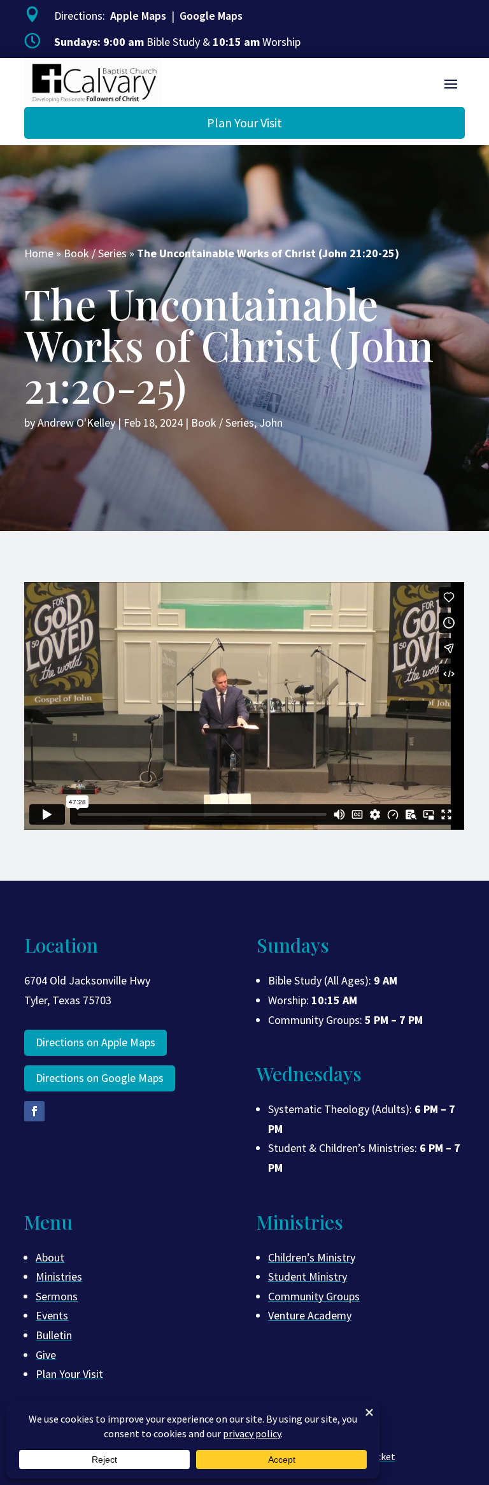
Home (38, 253)
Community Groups (314, 1296)
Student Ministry (307, 1276)
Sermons (57, 1296)
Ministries (59, 1276)
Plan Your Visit (244, 123)
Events (52, 1315)
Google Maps (211, 15)
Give (46, 1354)
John (271, 422)
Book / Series (95, 253)
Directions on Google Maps (100, 1077)
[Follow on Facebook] (34, 1111)
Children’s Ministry (311, 1257)
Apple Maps (138, 15)
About (50, 1257)
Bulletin (54, 1335)
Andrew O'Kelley (76, 422)
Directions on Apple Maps (95, 1042)
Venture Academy (309, 1315)
